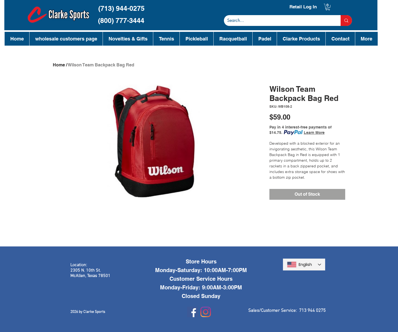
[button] (328, 7)
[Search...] (346, 20)
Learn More (314, 132)
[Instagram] (205, 312)
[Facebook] (192, 312)
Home (59, 64)
